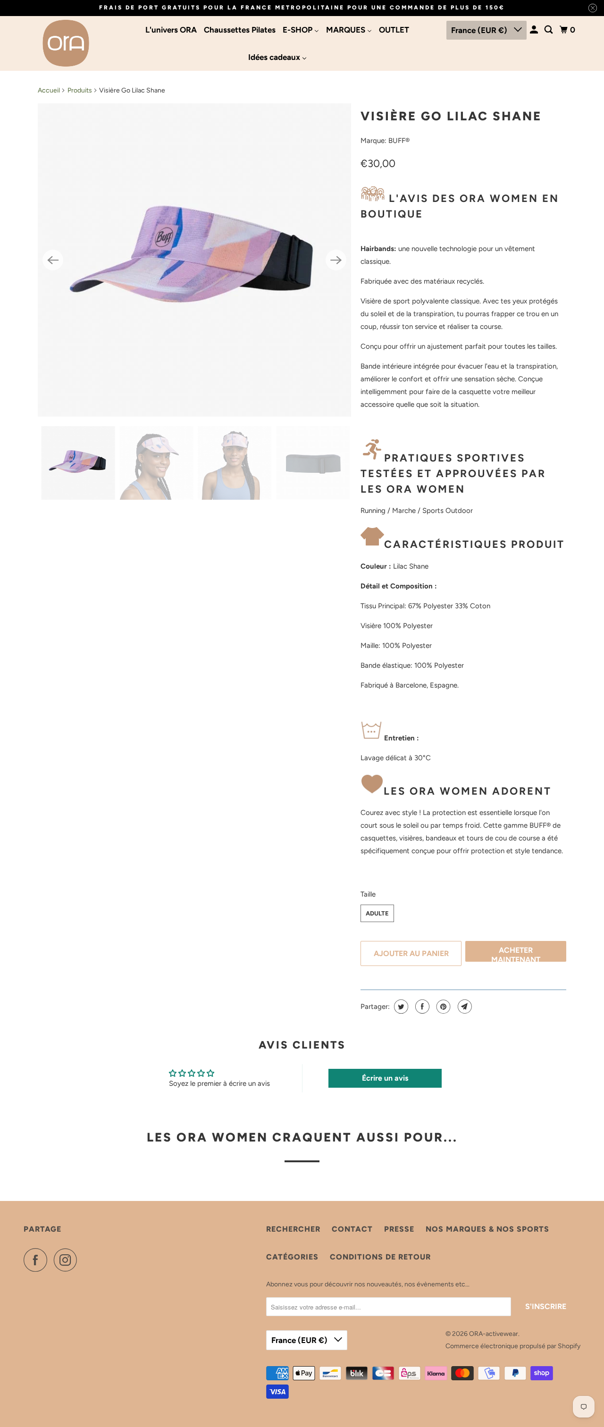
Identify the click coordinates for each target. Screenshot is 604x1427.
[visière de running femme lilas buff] (194, 260)
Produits (79, 90)
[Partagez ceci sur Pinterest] (442, 1006)
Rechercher (293, 1229)
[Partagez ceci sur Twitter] (400, 1006)
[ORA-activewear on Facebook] (38, 1260)
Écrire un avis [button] (385, 1078)
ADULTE (377, 913)
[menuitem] (171, 30)
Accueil (49, 90)
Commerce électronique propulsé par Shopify (512, 1346)
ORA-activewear (493, 1334)
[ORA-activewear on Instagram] (68, 1260)
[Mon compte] (534, 30)
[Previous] (52, 260)
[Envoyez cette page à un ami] (463, 1006)
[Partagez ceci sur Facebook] (421, 1006)
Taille (368, 894)
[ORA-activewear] (66, 43)
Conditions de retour (380, 1256)
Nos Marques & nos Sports (487, 1229)
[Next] (336, 260)
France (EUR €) (480, 30)
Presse (399, 1229)
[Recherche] (549, 30)
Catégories (292, 1256)
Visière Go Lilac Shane (451, 116)
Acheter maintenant (515, 954)
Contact (352, 1229)
